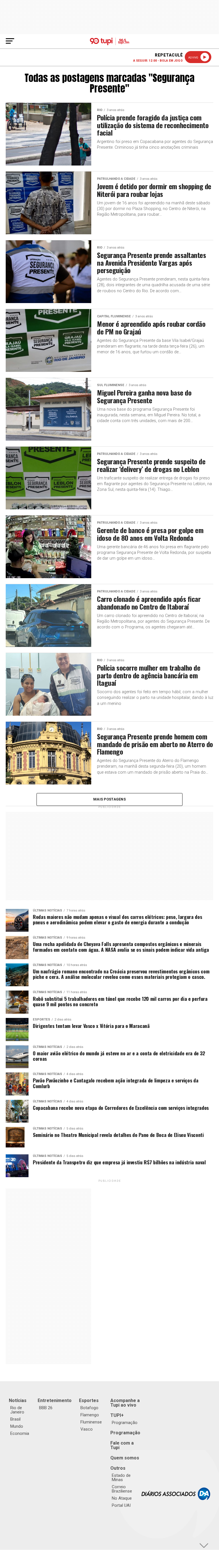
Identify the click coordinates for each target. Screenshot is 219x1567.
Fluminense (91, 1422)
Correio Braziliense (122, 1489)
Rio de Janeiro (17, 1410)
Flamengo (89, 1414)
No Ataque (122, 1498)
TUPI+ (117, 1415)
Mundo (16, 1426)
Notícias (18, 1400)
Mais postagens (109, 799)
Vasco (86, 1429)
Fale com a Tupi (122, 1445)
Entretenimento (55, 1400)
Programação (124, 1422)
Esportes (89, 1400)
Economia (19, 1433)
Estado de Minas (121, 1477)
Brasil (15, 1419)
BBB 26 (45, 1407)
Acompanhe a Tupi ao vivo (125, 1403)
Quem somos (124, 1458)
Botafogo (89, 1407)
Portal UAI (121, 1505)
